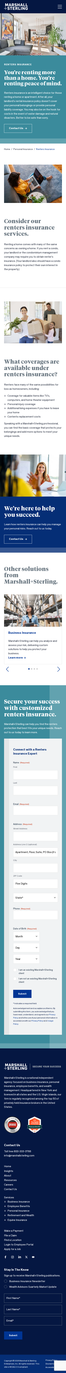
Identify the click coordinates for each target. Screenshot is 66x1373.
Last (15, 783)
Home (7, 149)
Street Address (20, 829)
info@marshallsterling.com (19, 1155)
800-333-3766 (22, 1151)
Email (21, 804)
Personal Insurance (23, 149)
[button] (29, 669)
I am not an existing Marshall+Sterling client (38, 980)
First (15, 767)
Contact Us (16, 128)
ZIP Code (17, 876)
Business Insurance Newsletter (27, 1281)
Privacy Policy (37, 1021)
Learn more (15, 657)
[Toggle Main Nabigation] (60, 6)
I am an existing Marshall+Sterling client (36, 972)
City (15, 860)
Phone (21, 909)
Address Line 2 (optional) (25, 844)
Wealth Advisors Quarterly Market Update (33, 1286)
